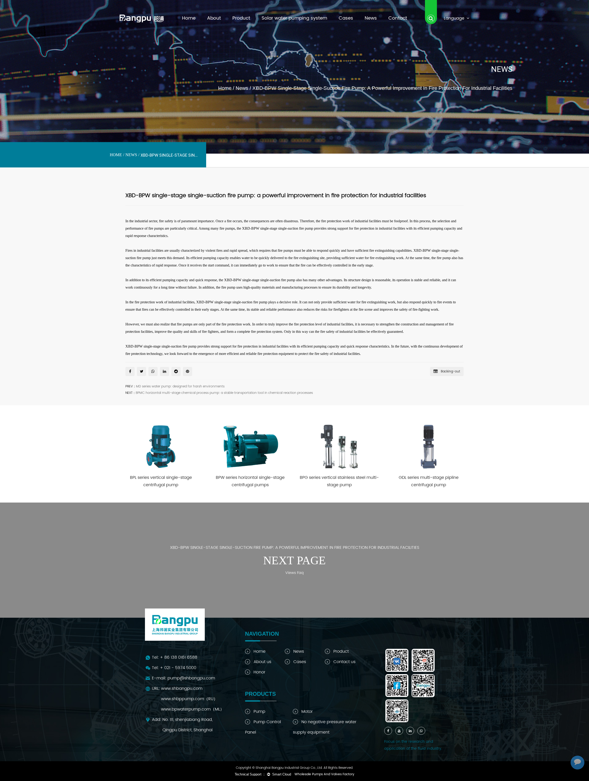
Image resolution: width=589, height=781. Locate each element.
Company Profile (221, 26)
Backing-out (450, 371)
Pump (259, 711)
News (371, 18)
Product (241, 18)
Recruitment (218, 27)
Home (189, 18)
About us (262, 661)
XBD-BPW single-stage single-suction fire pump (231, 302)
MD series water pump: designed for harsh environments (180, 386)
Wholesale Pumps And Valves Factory (324, 774)
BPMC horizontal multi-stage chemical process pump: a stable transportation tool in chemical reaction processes (224, 392)
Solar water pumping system (294, 18)
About (214, 18)
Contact (397, 18)
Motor (307, 711)
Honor (259, 672)
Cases (346, 18)
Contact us (344, 661)
